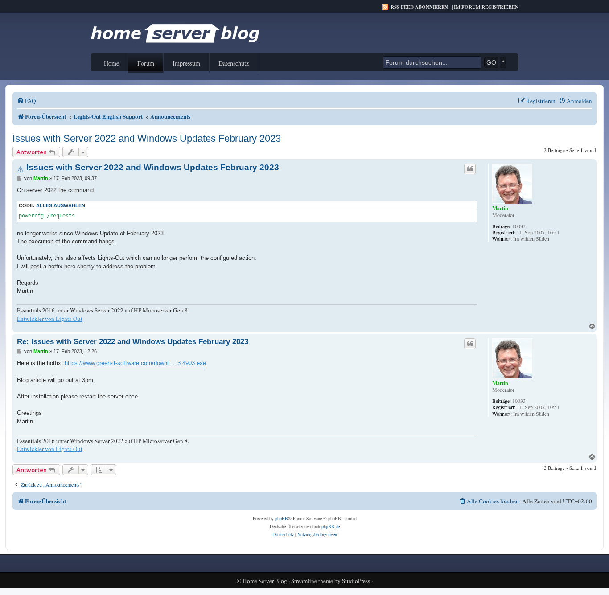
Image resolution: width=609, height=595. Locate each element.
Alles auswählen (60, 205)
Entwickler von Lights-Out (49, 319)
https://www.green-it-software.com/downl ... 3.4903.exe (135, 363)
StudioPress (356, 581)
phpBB (281, 518)
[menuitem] (26, 100)
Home (111, 63)
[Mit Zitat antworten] (470, 169)
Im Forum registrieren (486, 7)
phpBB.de (330, 526)
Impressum (186, 63)
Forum (145, 63)
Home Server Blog (265, 581)
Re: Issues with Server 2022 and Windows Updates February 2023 (132, 341)
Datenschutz (233, 63)
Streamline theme (312, 581)
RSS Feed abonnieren (419, 7)
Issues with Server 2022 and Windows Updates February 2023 (146, 138)
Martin (500, 208)
